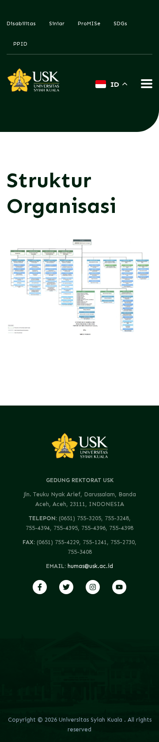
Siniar (56, 23)
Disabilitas (21, 23)
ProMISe (89, 23)
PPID (20, 44)
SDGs (120, 23)
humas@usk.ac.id (90, 566)
